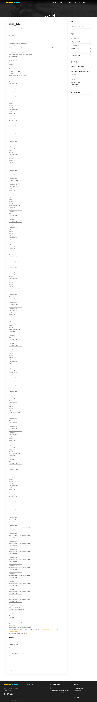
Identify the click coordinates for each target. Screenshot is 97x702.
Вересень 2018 (76, 41)
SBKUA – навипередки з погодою (80, 78)
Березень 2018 (76, 55)
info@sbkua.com (79, 697)
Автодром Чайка (78, 688)
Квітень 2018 (75, 52)
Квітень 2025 (75, 38)
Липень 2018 (75, 45)
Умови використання (46, 629)
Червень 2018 (75, 48)
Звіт (26, 633)
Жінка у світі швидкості (78, 66)
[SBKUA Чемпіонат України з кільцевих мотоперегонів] (13, 2)
